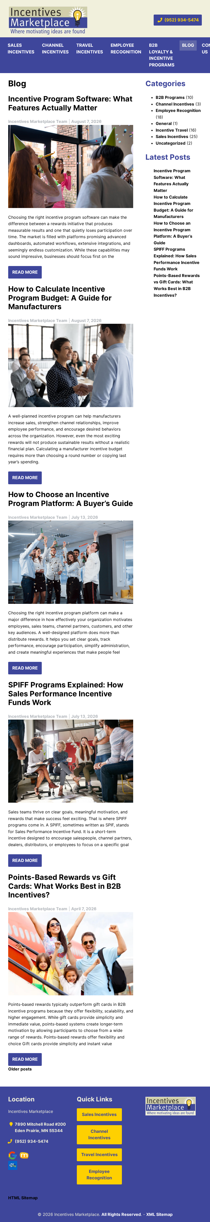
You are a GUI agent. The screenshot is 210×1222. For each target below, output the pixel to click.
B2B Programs (170, 97)
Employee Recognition (126, 48)
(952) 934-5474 (181, 19)
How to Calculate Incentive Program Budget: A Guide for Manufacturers (60, 297)
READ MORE (25, 272)
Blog (188, 45)
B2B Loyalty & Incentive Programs (161, 55)
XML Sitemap (159, 1214)
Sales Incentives (21, 48)
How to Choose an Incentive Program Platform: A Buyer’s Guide (70, 499)
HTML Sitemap (23, 1197)
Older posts (20, 1068)
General (164, 123)
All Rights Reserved (121, 1214)
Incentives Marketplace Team (37, 121)
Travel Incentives (89, 48)
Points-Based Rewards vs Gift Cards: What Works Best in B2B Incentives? (64, 886)
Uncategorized (170, 143)
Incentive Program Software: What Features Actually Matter (70, 103)
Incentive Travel (172, 130)
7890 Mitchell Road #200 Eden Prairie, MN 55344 (40, 1127)
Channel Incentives (55, 48)
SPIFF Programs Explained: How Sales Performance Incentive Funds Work (65, 693)
